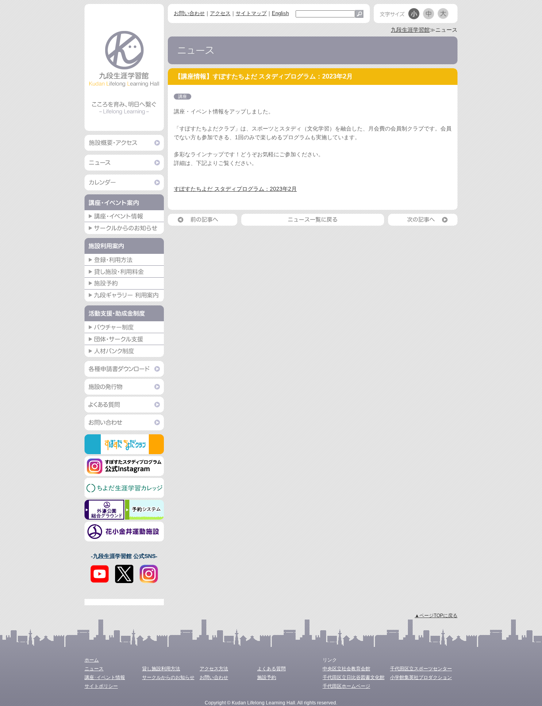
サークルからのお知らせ (168, 677)
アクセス (220, 13)
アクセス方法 (214, 668)
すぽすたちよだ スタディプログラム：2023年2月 (235, 189)
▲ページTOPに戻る (436, 615)
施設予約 (266, 677)
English (280, 13)
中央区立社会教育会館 (346, 668)
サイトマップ (251, 13)
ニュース (94, 668)
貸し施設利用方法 (161, 668)
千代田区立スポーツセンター (421, 668)
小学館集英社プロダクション (421, 677)
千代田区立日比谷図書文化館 (353, 677)
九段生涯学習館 (410, 30)
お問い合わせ (189, 13)
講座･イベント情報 (105, 677)
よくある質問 (271, 668)
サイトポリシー (101, 686)
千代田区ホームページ (346, 686)
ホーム (92, 660)
